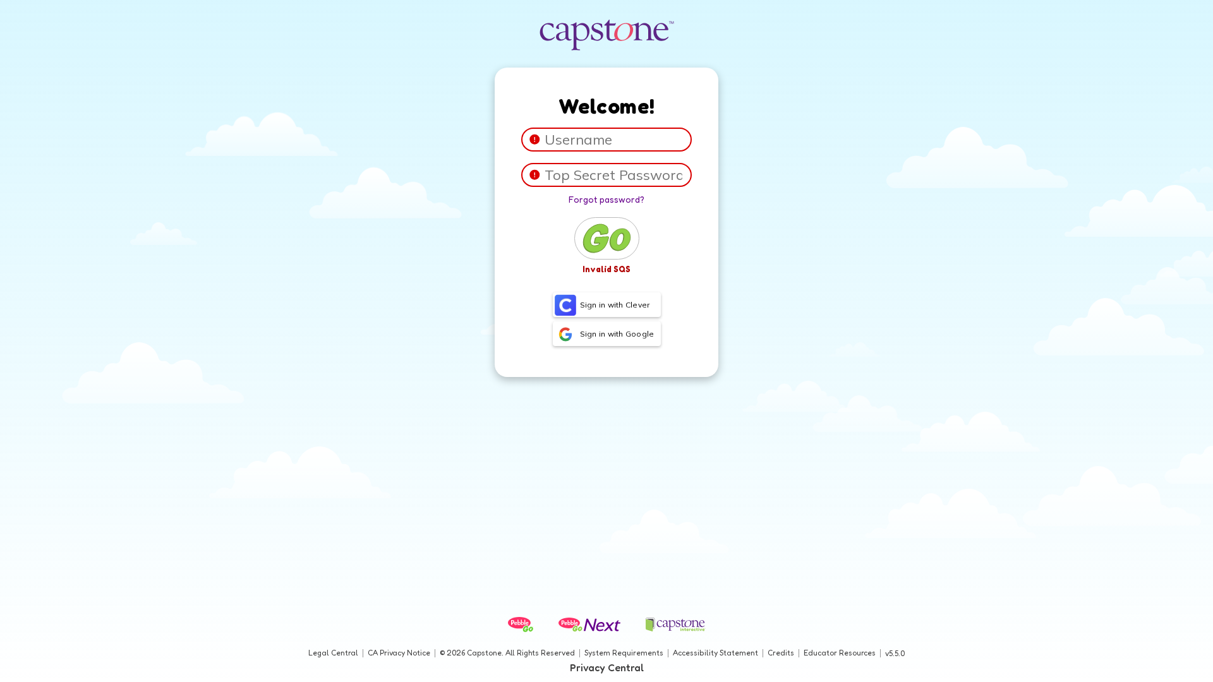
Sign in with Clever (615, 304)
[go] (606, 238)
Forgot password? (606, 199)
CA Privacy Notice (399, 652)
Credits (781, 652)
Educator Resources (840, 652)
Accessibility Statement (715, 652)
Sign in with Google (617, 333)
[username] (534, 139)
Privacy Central (607, 667)
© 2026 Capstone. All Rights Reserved (507, 652)
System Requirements (623, 652)
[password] (534, 174)
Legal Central (333, 652)
